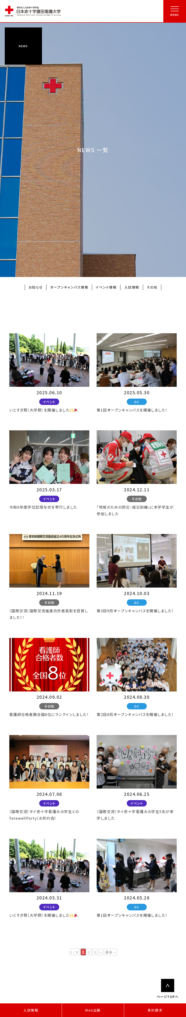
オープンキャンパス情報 (69, 287)
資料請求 (154, 1010)
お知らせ (36, 287)
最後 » (110, 952)
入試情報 (30, 1010)
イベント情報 (106, 287)
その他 (152, 287)
